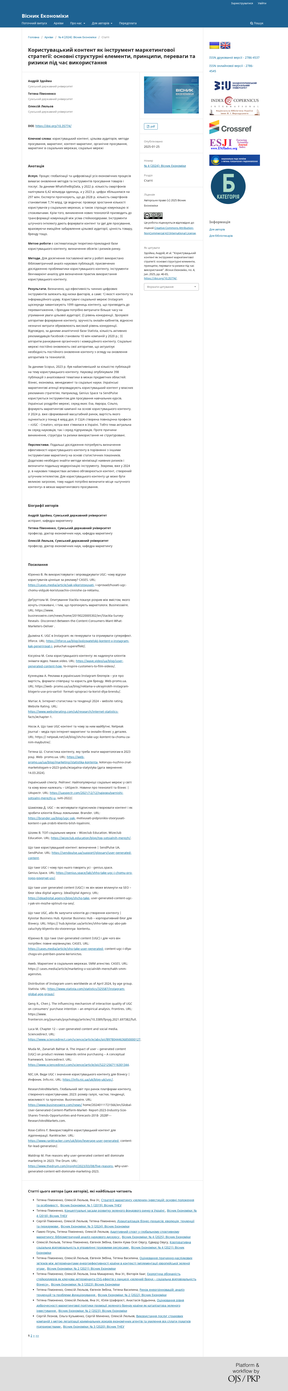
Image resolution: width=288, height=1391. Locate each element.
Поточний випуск (34, 23)
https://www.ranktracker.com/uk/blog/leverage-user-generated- (74, 1141)
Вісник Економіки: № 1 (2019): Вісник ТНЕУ (91, 1205)
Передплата (128, 23)
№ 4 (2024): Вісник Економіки (77, 37)
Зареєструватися (242, 3)
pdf (152, 126)
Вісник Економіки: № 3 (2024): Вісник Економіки (95, 1226)
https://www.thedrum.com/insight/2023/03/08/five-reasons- (71, 1166)
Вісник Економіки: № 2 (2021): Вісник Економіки (81, 1269)
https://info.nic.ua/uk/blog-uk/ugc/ (88, 1079)
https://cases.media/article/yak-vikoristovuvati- (61, 585)
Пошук (258, 23)
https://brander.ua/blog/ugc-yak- (52, 818)
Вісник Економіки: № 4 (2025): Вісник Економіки (156, 1237)
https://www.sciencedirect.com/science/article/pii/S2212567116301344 (78, 1065)
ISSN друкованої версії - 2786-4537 (234, 57)
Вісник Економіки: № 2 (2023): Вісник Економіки (92, 1311)
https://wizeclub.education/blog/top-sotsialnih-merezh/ (91, 838)
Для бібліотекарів (221, 236)
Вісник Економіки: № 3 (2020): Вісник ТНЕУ (93, 1327)
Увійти (262, 3)
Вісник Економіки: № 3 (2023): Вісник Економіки (85, 1284)
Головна (33, 37)
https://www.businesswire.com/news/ (55, 1105)
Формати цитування (160, 287)
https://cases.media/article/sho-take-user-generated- (66, 949)
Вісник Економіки (45, 15)
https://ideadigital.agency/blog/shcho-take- (59, 898)
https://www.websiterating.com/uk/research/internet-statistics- (73, 712)
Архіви (58, 23)
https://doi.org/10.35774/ (53, 126)
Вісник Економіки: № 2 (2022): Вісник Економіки (132, 1295)
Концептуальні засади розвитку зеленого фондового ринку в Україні (115, 1211)
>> (37, 1336)
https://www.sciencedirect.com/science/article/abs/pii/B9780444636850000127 (84, 1039)
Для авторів (101, 23)
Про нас (76, 23)
